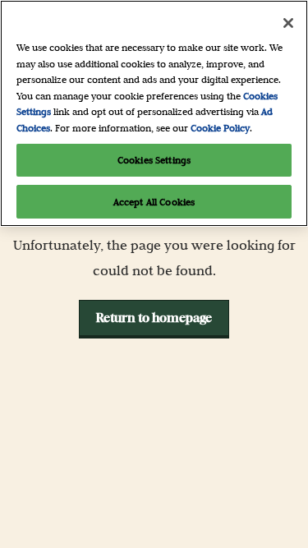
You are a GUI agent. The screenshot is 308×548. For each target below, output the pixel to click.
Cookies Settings (154, 160)
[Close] (288, 23)
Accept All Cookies (154, 202)
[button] (154, 318)
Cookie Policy (220, 128)
